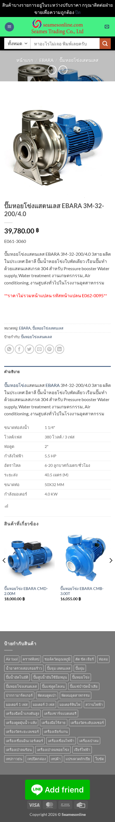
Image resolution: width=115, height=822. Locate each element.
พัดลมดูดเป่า (47, 695)
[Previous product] (63, 69)
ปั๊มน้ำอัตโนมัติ (17, 677)
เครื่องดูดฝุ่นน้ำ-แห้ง (21, 722)
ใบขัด (99, 759)
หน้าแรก (24, 60)
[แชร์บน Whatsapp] (9, 349)
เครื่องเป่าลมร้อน (19, 749)
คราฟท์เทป (31, 659)
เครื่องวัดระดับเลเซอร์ (87, 722)
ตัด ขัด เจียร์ (84, 659)
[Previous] (4, 571)
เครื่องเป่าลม (89, 740)
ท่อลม (103, 659)
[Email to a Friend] (39, 349)
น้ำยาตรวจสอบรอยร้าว (24, 668)
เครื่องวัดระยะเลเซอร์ (22, 731)
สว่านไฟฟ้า (94, 704)
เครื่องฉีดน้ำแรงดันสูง (22, 713)
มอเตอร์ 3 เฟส (43, 704)
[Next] (110, 571)
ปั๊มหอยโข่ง (15, 385)
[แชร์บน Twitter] (29, 349)
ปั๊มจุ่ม (79, 668)
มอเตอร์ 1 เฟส (17, 704)
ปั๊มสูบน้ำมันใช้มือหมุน (50, 677)
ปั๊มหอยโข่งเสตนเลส (79, 60)
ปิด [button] (78, 12)
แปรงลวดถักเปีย (78, 759)
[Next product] (52, 69)
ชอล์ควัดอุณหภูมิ (57, 659)
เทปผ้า (56, 759)
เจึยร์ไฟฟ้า (82, 749)
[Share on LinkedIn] (59, 349)
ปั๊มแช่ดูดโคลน (53, 686)
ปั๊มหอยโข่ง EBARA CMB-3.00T (82, 591)
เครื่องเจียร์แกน (56, 731)
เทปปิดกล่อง (36, 759)
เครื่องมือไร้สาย (54, 722)
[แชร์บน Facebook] (19, 349)
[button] (9, 26)
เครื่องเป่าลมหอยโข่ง (53, 749)
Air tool (12, 659)
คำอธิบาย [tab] (12, 371)
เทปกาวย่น (14, 759)
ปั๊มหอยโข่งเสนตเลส (36, 337)
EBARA (46, 60)
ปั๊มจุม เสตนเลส (58, 668)
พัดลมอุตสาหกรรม (75, 695)
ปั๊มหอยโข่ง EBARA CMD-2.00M (26, 591)
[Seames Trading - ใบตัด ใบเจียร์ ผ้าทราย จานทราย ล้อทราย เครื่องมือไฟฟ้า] (57, 27)
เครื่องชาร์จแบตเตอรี (60, 713)
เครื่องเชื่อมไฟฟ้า (61, 740)
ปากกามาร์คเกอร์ (19, 695)
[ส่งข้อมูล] (105, 43)
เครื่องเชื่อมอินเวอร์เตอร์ (24, 740)
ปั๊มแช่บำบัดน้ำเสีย (84, 686)
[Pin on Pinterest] (49, 349)
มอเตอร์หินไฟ (69, 704)
